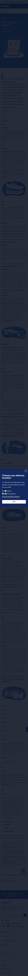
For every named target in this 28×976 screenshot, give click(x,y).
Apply (14, 501)
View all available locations (11, 496)
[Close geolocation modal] (26, 471)
